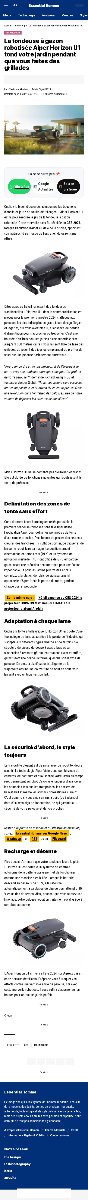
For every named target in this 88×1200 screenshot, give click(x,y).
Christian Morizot (18, 89)
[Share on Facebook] (14, 79)
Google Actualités (43, 186)
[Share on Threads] (39, 1193)
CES (26, 1045)
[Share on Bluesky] (48, 1193)
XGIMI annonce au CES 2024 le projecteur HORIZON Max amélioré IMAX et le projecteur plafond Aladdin (43, 603)
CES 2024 (73, 223)
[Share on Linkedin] (34, 79)
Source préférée (70, 186)
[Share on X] (21, 79)
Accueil (8, 25)
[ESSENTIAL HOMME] (44, 5)
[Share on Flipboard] (27, 79)
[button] (8, 5)
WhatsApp (22, 187)
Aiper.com (70, 973)
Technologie (20, 25)
